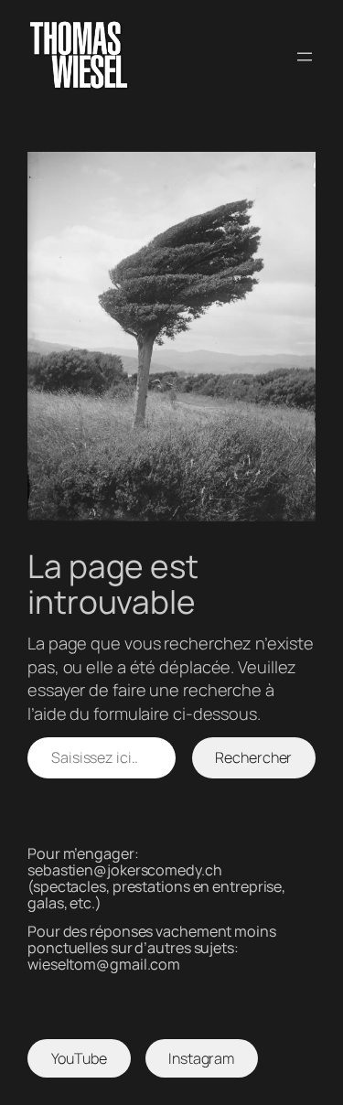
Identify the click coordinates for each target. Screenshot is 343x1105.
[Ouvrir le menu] (305, 57)
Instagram (201, 1058)
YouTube (79, 1058)
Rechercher (253, 757)
